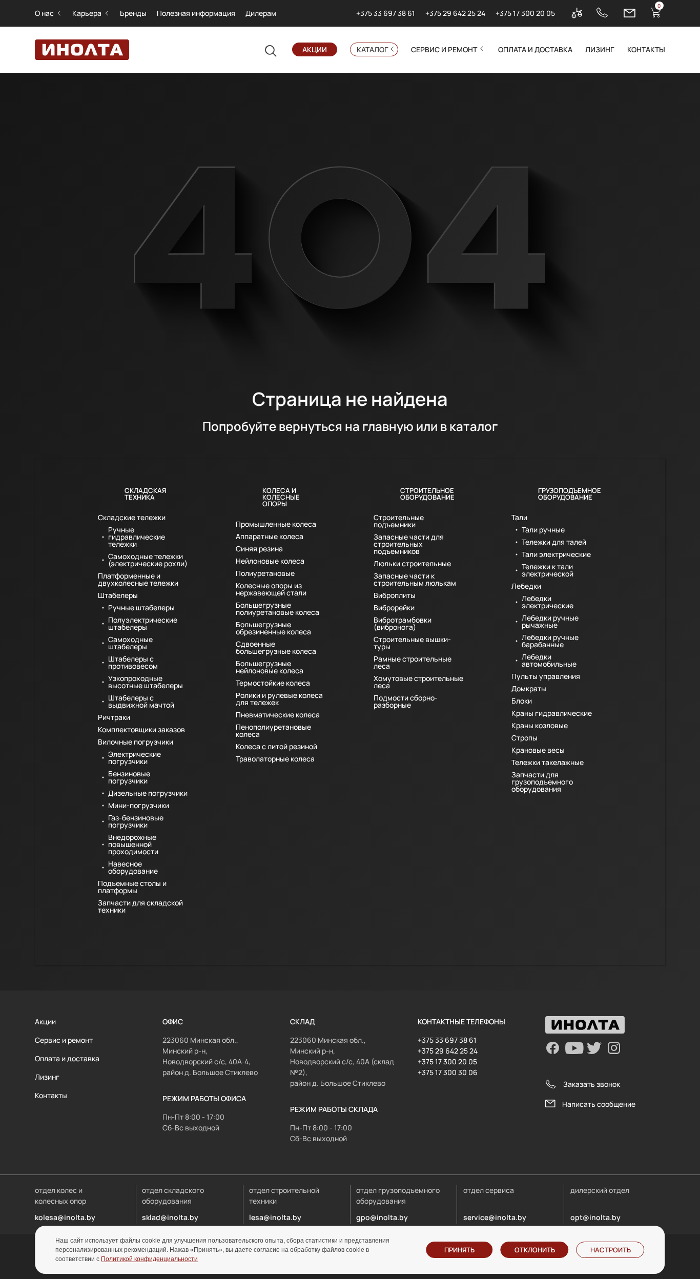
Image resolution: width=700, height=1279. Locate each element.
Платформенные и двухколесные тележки (138, 579)
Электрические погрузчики (134, 758)
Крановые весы (538, 750)
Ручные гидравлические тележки (136, 537)
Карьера (86, 13)
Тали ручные (543, 529)
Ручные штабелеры (141, 607)
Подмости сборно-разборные (406, 701)
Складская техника (145, 494)
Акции (314, 49)
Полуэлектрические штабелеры (142, 623)
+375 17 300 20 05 (525, 13)
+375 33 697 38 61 (385, 13)
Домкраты (528, 688)
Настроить (610, 1249)
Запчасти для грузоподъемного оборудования (542, 782)
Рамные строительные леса (412, 662)
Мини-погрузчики (138, 805)
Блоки (521, 701)
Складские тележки (132, 517)
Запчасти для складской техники (140, 906)
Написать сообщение (598, 1104)
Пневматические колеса (278, 714)
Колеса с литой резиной (276, 746)
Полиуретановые (265, 573)
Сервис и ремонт (444, 49)
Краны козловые (539, 725)
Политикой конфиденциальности (149, 1259)
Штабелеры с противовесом (133, 662)
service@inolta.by (494, 1217)
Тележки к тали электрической (547, 570)
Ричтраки (114, 717)
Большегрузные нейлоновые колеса (269, 667)
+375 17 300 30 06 (448, 1072)
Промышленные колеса (276, 524)
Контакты (646, 49)
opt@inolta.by (595, 1217)
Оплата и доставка (535, 49)
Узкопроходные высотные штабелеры (145, 682)
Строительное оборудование (427, 494)
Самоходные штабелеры (130, 643)
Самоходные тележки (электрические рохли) (148, 560)
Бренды (133, 13)
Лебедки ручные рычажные (550, 621)
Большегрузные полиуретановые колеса (277, 609)
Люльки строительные (412, 563)
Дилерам (260, 13)
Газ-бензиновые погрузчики (135, 821)
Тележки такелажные (547, 762)
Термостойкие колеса (273, 683)
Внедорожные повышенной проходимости (133, 844)
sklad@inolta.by (170, 1217)
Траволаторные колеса (275, 758)
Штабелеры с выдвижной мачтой (141, 701)
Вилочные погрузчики (135, 742)
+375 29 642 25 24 (455, 13)
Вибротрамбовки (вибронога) (402, 623)
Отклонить (534, 1249)
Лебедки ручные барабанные (550, 641)
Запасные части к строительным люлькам (415, 579)
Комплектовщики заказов (141, 729)
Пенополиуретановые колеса (273, 731)
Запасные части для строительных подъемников (409, 544)
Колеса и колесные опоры (281, 497)
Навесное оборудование (133, 867)
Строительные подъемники (399, 521)
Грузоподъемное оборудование (569, 494)
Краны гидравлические (551, 713)
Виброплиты (395, 595)
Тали (519, 517)
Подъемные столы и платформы (132, 887)
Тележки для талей (554, 542)
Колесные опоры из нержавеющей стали (271, 589)
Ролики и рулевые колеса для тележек (279, 699)
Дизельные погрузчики (148, 793)
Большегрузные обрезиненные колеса (273, 628)
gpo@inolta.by (382, 1217)
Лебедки (526, 586)
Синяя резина (259, 548)
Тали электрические (556, 554)
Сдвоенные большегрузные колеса (276, 648)
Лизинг (599, 49)
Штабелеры (118, 595)
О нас (44, 13)
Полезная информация (196, 13)
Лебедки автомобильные (549, 660)
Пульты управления (545, 676)
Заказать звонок (591, 1084)
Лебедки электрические (547, 602)
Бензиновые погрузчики (129, 777)
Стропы (524, 737)
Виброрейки (394, 607)
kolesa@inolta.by (65, 1217)
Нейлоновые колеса (270, 561)
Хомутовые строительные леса (418, 682)
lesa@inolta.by (275, 1217)
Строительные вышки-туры (412, 643)
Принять (459, 1249)
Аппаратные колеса (269, 536)
